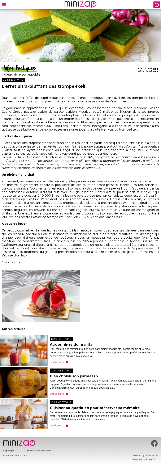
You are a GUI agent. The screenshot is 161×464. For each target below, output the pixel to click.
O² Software (151, 455)
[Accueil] (80, 4)
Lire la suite (57, 362)
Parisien (12, 161)
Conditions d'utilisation (15, 455)
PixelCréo (151, 459)
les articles (145, 69)
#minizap (154, 443)
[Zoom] (80, 35)
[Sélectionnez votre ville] (156, 4)
